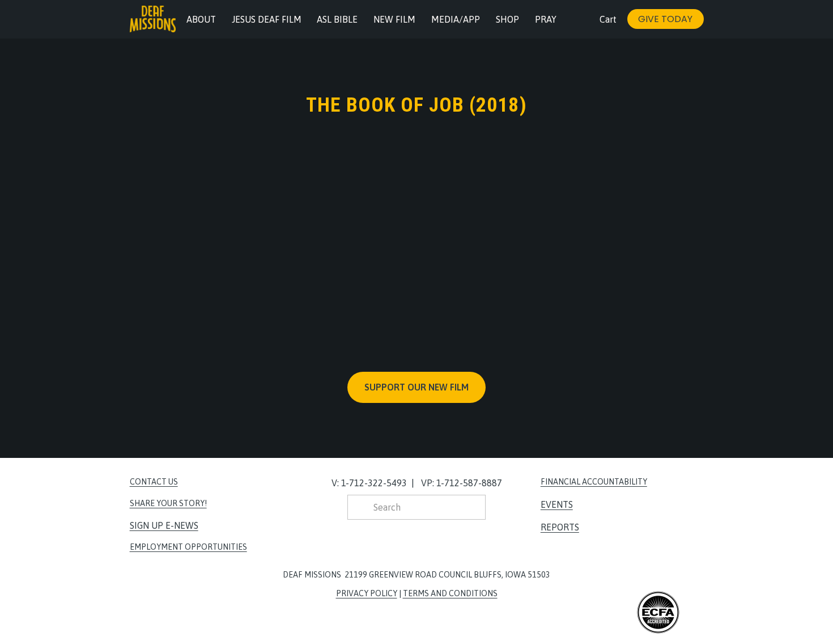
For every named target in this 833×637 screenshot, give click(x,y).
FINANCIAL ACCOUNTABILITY (594, 481)
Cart (608, 19)
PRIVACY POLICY (366, 593)
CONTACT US (154, 481)
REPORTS (560, 527)
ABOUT (201, 19)
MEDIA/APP (455, 19)
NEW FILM (394, 19)
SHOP (507, 19)
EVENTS (557, 504)
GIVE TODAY (665, 19)
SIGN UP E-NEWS (164, 525)
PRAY (545, 19)
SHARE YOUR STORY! (168, 503)
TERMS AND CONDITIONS (450, 593)
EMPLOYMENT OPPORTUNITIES (188, 546)
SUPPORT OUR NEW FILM (416, 387)
